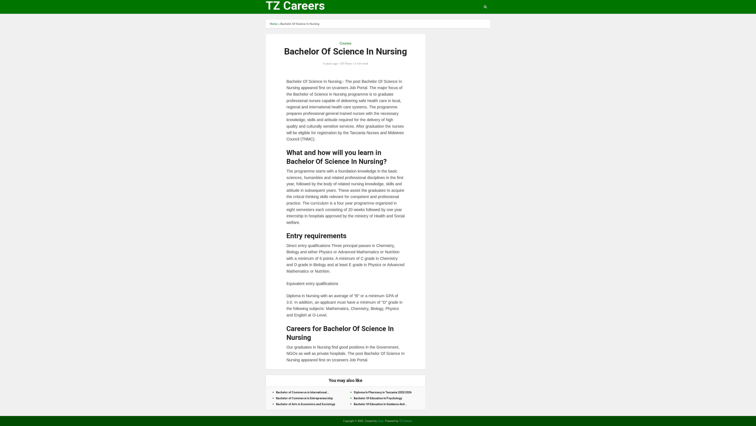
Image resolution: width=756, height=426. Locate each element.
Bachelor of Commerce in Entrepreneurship (304, 398)
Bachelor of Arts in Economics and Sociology (305, 404)
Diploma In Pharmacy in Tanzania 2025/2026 (382, 392)
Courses (345, 43)
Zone (381, 421)
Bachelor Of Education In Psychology (378, 398)
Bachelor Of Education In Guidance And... (380, 404)
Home (273, 23)
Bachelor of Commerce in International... (302, 392)
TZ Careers (295, 5)
